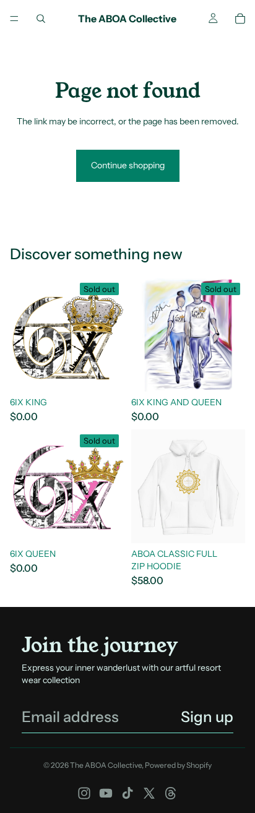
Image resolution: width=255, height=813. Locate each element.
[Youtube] (105, 793)
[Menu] (14, 18)
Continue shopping (128, 165)
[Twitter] (149, 793)
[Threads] (170, 793)
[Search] (40, 18)
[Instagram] (84, 793)
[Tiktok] (127, 793)
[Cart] (240, 18)
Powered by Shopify (178, 765)
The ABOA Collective (106, 765)
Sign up (207, 717)
